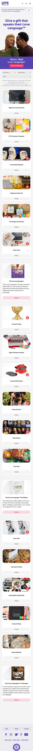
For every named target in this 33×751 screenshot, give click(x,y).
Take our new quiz (16, 66)
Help (6, 729)
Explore (16, 298)
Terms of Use (8, 740)
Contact (26, 729)
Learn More (17, 11)
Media (16, 729)
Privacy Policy (16, 740)
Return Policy (24, 740)
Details (16, 113)
